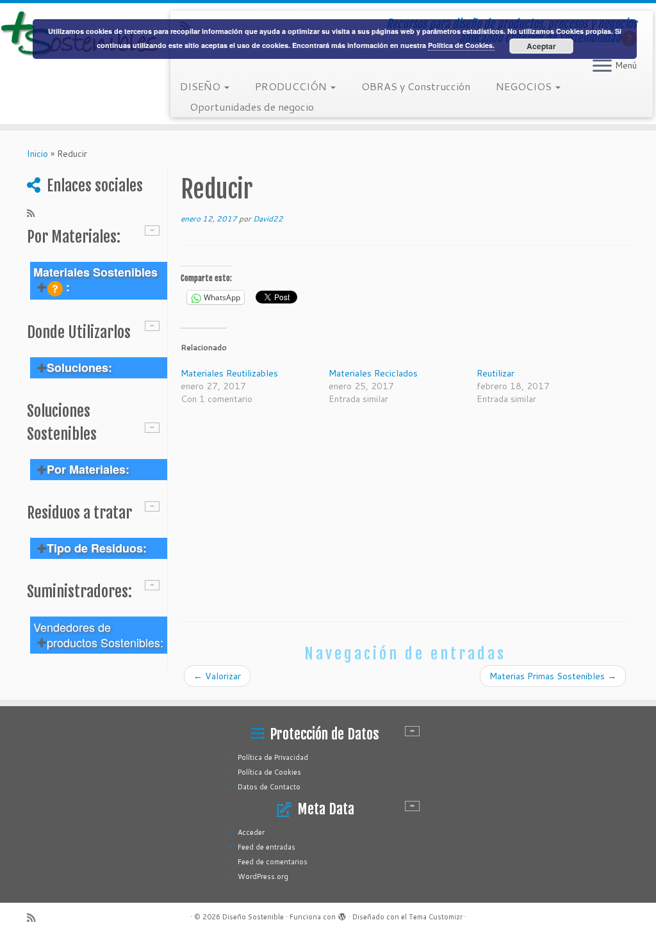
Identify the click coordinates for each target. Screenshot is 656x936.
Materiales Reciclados (373, 373)
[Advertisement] (405, 512)
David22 (268, 218)
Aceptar (541, 46)
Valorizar (217, 676)
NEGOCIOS (525, 86)
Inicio (37, 153)
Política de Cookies (269, 772)
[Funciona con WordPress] (342, 914)
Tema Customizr (436, 917)
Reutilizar (495, 373)
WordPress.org (263, 876)
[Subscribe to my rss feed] (35, 213)
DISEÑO (201, 86)
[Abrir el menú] (602, 66)
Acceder (251, 832)
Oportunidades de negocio (252, 106)
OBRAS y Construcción (415, 86)
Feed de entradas (266, 847)
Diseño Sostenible (253, 917)
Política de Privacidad (273, 757)
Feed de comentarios (273, 862)
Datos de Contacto (269, 787)
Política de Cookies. (461, 45)
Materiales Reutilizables (229, 373)
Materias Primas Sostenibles (552, 676)
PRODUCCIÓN (292, 86)
